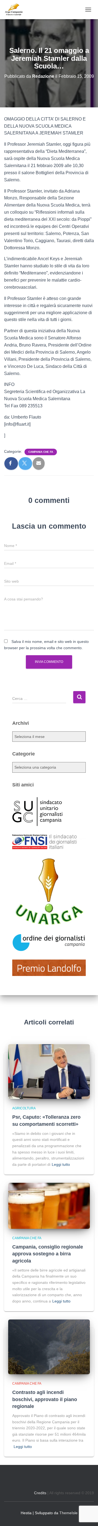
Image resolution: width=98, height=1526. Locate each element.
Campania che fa (40, 451)
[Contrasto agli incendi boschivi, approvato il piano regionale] (49, 1346)
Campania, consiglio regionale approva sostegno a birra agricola (47, 1253)
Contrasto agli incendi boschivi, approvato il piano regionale (44, 1399)
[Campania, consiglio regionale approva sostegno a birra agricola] (49, 1205)
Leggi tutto (61, 1164)
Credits (40, 1493)
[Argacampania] (15, 9)
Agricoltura (24, 1108)
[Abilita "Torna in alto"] (87, 1515)
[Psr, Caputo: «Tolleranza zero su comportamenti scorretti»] (49, 1071)
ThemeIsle (68, 1513)
